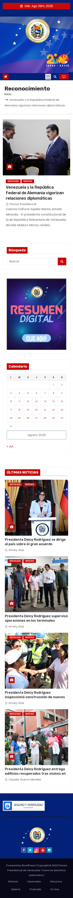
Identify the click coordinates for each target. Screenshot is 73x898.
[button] (55, 76)
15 (53, 401)
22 (53, 409)
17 (11, 409)
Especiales (34, 881)
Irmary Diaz (16, 550)
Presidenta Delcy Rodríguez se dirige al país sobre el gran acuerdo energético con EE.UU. (35, 544)
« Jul (10, 446)
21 (45, 409)
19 (28, 409)
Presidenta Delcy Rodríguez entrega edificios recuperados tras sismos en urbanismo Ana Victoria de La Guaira (35, 773)
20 (36, 409)
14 (45, 401)
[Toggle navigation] (48, 76)
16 (62, 401)
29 (53, 417)
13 (36, 401)
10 (11, 401)
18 (19, 409)
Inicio (7, 94)
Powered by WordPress (21, 865)
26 (28, 417)
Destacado (13, 181)
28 (45, 417)
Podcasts (35, 889)
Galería (15, 889)
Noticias (27, 181)
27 (36, 417)
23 (62, 409)
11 (19, 401)
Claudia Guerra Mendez (24, 779)
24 (11, 417)
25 (19, 417)
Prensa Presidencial (22, 204)
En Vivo (55, 889)
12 (28, 401)
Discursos (56, 881)
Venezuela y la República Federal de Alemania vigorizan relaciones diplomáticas (35, 193)
